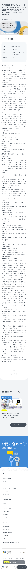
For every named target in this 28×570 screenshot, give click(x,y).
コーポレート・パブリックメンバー (10, 488)
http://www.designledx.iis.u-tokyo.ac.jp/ (11, 286)
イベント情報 (6, 511)
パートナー (5, 485)
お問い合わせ (6, 529)
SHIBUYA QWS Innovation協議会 (10, 542)
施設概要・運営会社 (7, 532)
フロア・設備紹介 (6, 494)
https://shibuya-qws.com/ (8, 309)
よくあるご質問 (6, 526)
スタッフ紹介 (5, 491)
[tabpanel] (11, 407)
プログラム (5, 482)
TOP (4, 473)
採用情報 (5, 535)
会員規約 (5, 503)
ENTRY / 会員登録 (21, 567)
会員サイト (5, 539)
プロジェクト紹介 (7, 508)
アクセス (5, 523)
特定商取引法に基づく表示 (19, 558)
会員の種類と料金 (7, 499)
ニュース (5, 517)
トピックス (5, 514)
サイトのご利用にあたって (7, 558)
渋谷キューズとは (7, 478)
